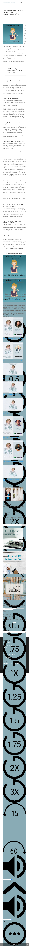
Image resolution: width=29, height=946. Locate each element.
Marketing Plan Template (9, 652)
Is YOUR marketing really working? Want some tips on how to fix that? (14, 70)
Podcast (5, 647)
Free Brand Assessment (8, 609)
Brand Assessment (7, 657)
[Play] (14, 829)
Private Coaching (7, 645)
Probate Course (7, 642)
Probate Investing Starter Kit (10, 654)
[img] (14, 520)
